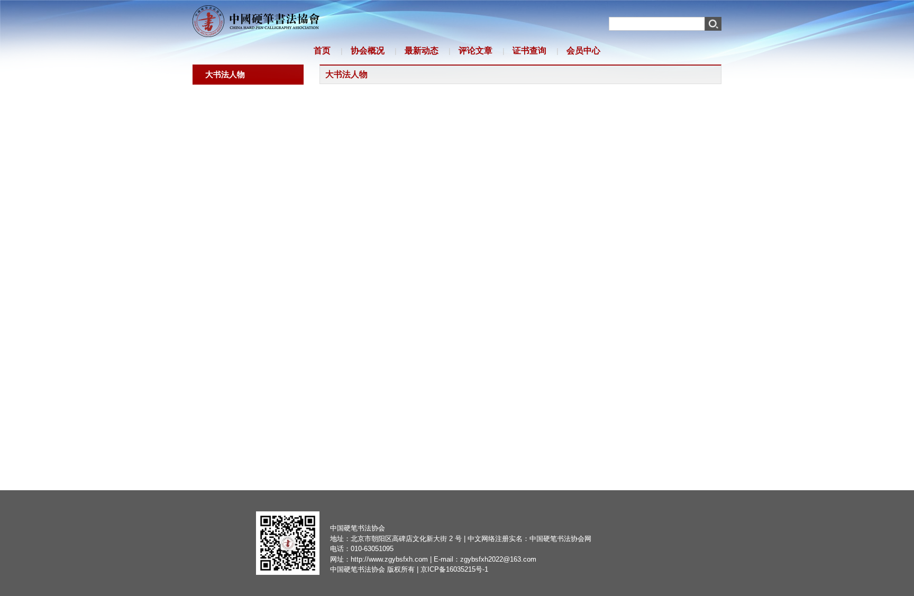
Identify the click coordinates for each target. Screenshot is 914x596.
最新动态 (421, 50)
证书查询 (529, 50)
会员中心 (583, 50)
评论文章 (475, 50)
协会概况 (368, 50)
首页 (322, 50)
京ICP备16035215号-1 (454, 569)
